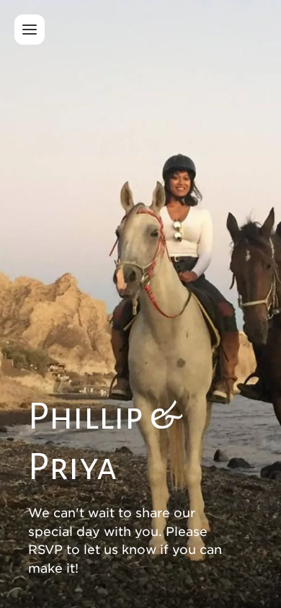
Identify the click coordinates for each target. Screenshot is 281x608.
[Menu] (29, 29)
